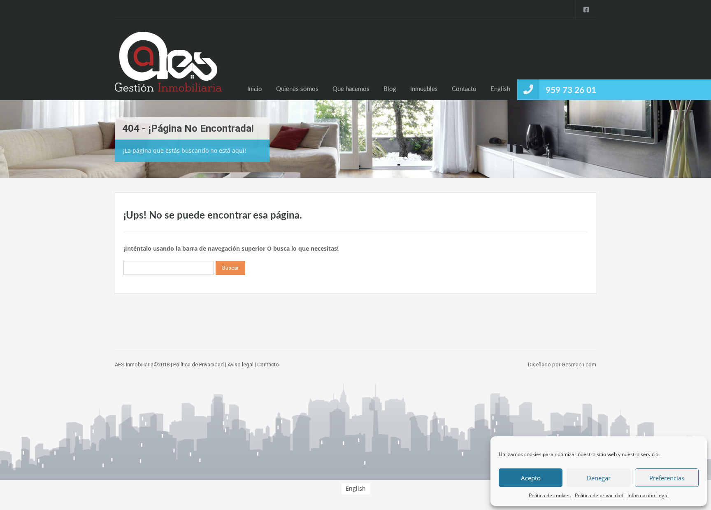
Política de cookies (550, 495)
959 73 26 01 (571, 90)
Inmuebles (424, 89)
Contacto (464, 89)
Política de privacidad (599, 495)
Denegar (599, 478)
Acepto (531, 478)
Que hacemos (350, 89)
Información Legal (648, 495)
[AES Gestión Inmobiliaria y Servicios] (168, 66)
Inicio (254, 89)
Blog (389, 89)
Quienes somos (297, 89)
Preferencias (666, 478)
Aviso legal (240, 364)
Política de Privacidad (198, 364)
